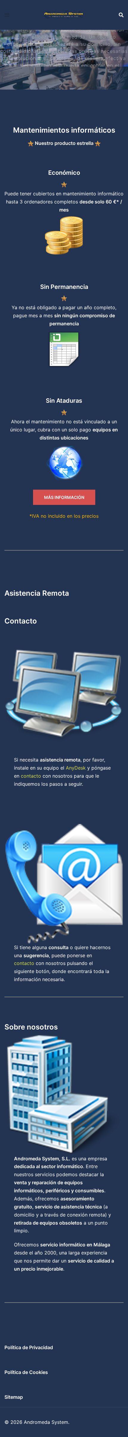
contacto (31, 776)
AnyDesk (76, 768)
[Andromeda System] (64, 14)
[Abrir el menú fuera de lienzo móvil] (6, 15)
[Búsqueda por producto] (121, 15)
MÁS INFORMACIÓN (64, 497)
